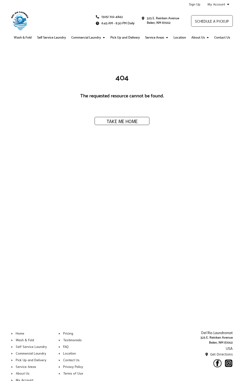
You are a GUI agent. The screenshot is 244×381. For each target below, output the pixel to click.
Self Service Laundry (51, 37)
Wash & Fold (23, 37)
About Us (198, 37)
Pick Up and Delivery (125, 37)
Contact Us (222, 37)
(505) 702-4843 (112, 17)
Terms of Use (73, 373)
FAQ (66, 346)
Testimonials (72, 340)
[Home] (19, 21)
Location (179, 37)
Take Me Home (122, 121)
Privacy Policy (73, 366)
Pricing (68, 333)
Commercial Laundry (86, 37)
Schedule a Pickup (212, 20)
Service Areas (154, 37)
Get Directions (221, 354)
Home (20, 333)
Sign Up (194, 4)
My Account (216, 4)
